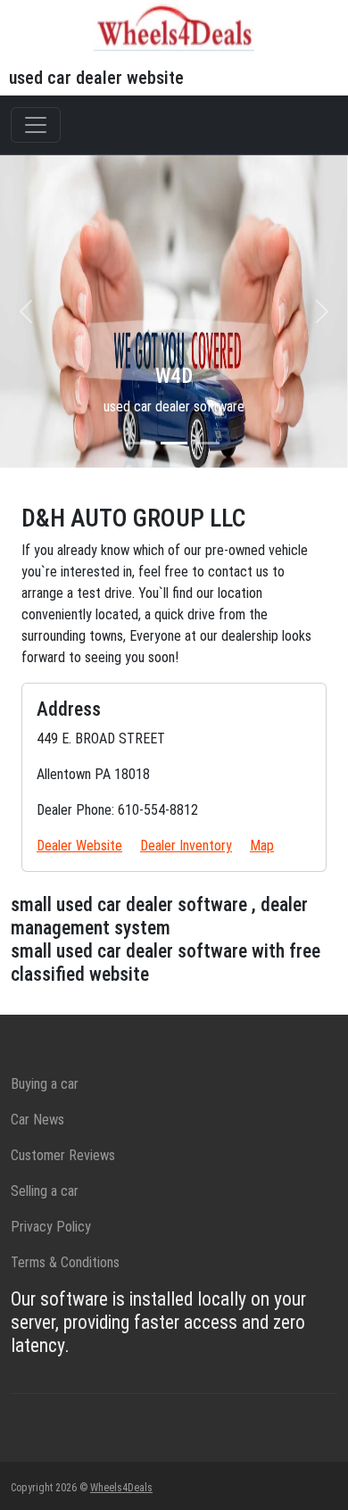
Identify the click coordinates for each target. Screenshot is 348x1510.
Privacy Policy (51, 1226)
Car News (37, 1119)
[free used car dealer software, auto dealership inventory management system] (174, 25)
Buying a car (45, 1083)
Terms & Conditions (65, 1262)
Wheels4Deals (121, 1487)
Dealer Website (79, 845)
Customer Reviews (63, 1155)
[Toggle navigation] (36, 125)
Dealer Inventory (186, 845)
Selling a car (45, 1190)
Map (262, 845)
